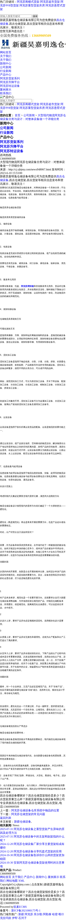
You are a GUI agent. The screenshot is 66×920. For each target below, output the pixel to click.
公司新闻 (5, 67)
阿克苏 (29, 914)
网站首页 (5, 52)
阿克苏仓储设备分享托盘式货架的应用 (31, 851)
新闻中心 (5, 63)
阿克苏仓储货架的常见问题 (28, 814)
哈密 (55, 914)
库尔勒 (38, 914)
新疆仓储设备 (22, 821)
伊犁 (15, 917)
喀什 (61, 914)
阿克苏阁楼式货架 (28, 1)
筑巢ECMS (20, 906)
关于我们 (5, 56)
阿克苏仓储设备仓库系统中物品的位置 (35, 810)
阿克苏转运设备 (10, 85)
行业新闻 (5, 70)
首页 (17, 115)
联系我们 (5, 93)
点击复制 (37, 884)
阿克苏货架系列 (10, 78)
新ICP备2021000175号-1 (25, 910)
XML (21, 880)
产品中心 (5, 74)
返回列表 (5, 817)
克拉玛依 (5, 917)
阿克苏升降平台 (10, 82)
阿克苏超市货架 (50, 1)
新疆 (21, 914)
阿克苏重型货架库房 (32, 5)
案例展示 (5, 89)
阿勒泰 (47, 914)
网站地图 (12, 880)
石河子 (22, 917)
